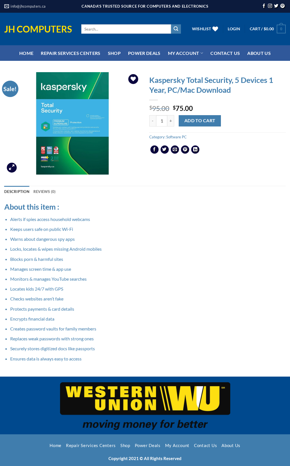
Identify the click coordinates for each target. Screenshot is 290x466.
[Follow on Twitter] (276, 6)
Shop (114, 53)
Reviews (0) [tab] (44, 191)
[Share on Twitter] (164, 149)
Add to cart (200, 120)
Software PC (176, 137)
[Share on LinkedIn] (195, 149)
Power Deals (144, 53)
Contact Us (225, 53)
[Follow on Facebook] (264, 6)
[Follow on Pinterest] (282, 6)
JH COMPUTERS (38, 29)
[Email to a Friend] (175, 149)
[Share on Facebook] (154, 149)
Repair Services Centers (70, 53)
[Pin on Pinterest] (185, 149)
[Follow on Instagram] (270, 6)
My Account (183, 53)
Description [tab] (16, 191)
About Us (259, 53)
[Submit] (176, 29)
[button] (234, 29)
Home (26, 53)
